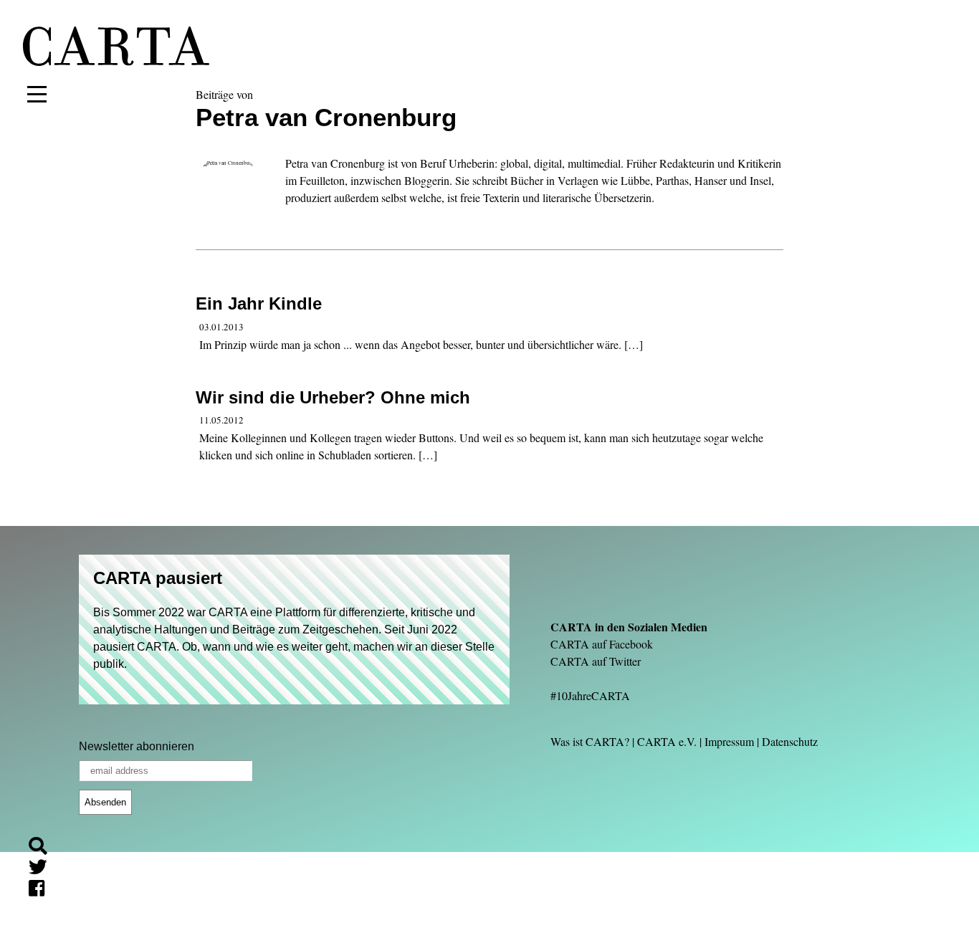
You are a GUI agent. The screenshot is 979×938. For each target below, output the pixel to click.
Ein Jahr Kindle (259, 303)
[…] (633, 344)
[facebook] (42, 890)
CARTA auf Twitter (595, 661)
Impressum (729, 741)
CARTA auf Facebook (601, 643)
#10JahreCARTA (590, 695)
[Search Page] (44, 848)
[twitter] (44, 868)
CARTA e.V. (667, 741)
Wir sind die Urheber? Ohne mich (333, 397)
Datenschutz (790, 741)
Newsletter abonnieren (136, 746)
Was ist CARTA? (589, 741)
